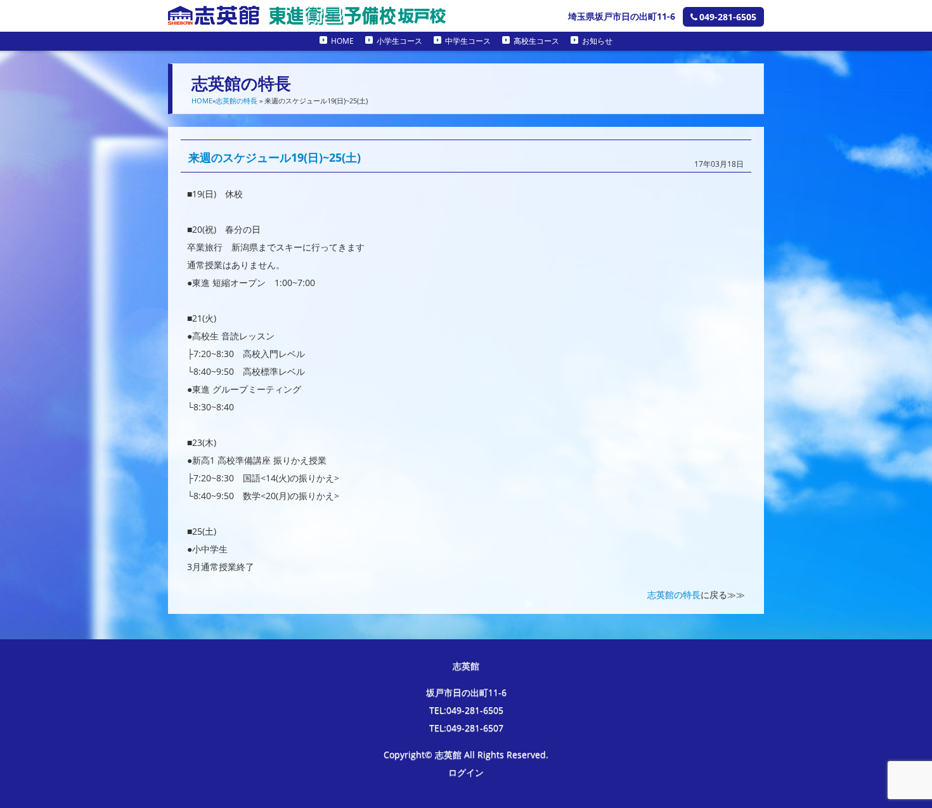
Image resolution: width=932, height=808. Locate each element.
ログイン (466, 772)
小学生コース (399, 41)
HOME (342, 41)
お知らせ (597, 41)
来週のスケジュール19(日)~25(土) (274, 157)
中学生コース (468, 41)
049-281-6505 (727, 17)
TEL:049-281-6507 (466, 728)
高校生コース (536, 41)
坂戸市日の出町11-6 (466, 692)
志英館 (466, 666)
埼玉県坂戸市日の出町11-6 (621, 16)
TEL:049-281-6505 (466, 710)
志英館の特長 (236, 100)
